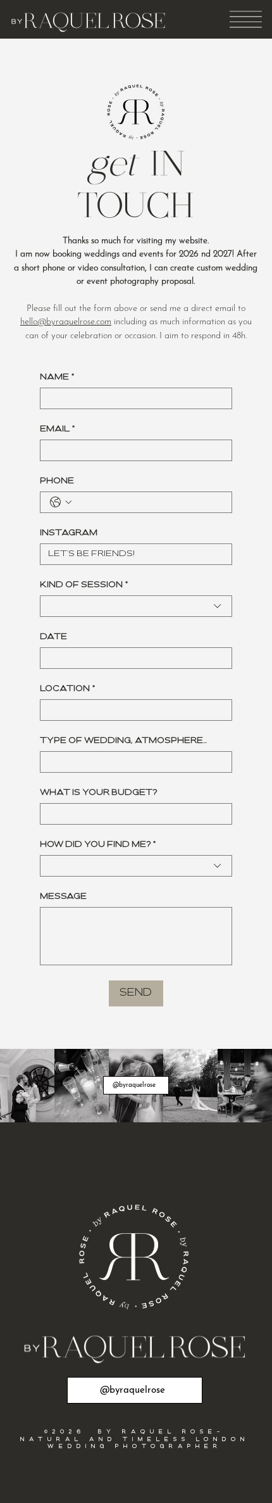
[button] (246, 19)
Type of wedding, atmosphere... (123, 741)
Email (57, 429)
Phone (57, 481)
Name (57, 377)
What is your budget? (98, 793)
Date (53, 637)
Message (63, 896)
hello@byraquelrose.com (65, 322)
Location (67, 689)
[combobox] (136, 606)
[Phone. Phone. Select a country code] (60, 502)
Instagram (68, 533)
